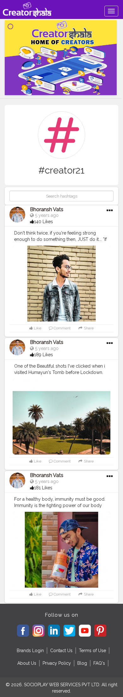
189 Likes (43, 354)
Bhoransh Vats (46, 209)
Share (88, 328)
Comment (62, 328)
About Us (26, 663)
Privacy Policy (57, 663)
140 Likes (43, 221)
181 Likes (43, 487)
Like (37, 328)
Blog (82, 663)
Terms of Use (92, 650)
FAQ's (99, 663)
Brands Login (30, 650)
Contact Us (61, 650)
